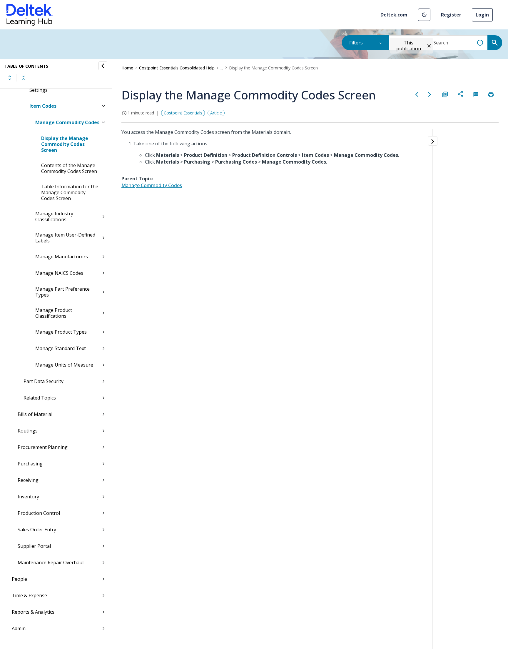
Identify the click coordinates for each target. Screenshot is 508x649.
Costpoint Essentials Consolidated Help (177, 67)
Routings (28, 431)
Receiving (28, 480)
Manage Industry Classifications (54, 216)
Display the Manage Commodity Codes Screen (64, 144)
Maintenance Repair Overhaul (50, 562)
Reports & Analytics (33, 612)
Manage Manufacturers (61, 256)
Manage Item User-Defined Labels (65, 238)
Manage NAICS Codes (59, 273)
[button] (424, 15)
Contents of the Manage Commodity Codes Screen (69, 168)
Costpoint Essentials (183, 113)
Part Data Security (43, 381)
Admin (19, 628)
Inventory (28, 497)
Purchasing (30, 464)
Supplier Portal (34, 546)
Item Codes (42, 106)
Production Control (39, 513)
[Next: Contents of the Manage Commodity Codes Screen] (430, 94)
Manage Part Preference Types (62, 292)
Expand (9, 77)
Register (451, 14)
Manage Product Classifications (53, 313)
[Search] (494, 42)
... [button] (221, 67)
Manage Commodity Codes (67, 122)
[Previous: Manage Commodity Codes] (417, 94)
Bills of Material (35, 414)
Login (482, 14)
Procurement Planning (43, 447)
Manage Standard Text (60, 348)
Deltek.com (393, 14)
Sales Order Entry (37, 529)
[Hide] (102, 65)
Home (127, 67)
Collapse (23, 77)
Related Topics (40, 398)
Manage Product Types (61, 332)
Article (216, 113)
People (19, 579)
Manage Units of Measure (64, 365)
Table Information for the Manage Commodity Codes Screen (69, 192)
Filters (356, 42)
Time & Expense (29, 595)
